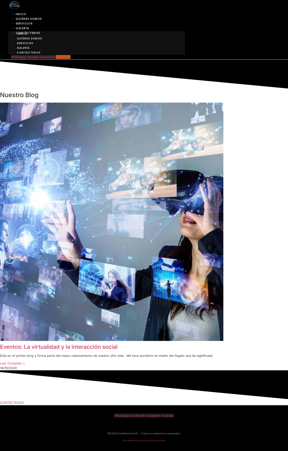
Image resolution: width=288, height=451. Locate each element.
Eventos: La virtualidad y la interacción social (59, 346)
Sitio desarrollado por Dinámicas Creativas (144, 440)
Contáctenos (29, 52)
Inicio (21, 14)
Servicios (24, 23)
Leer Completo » (12, 363)
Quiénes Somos (29, 19)
